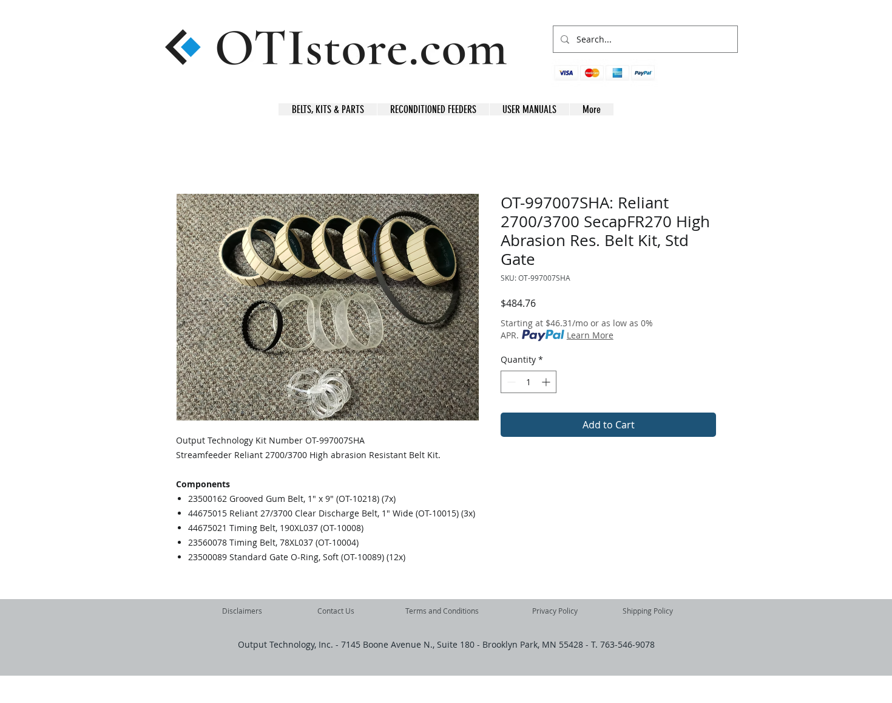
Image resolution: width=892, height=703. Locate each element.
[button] (718, 79)
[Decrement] (510, 382)
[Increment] (547, 382)
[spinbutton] (528, 382)
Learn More (590, 335)
